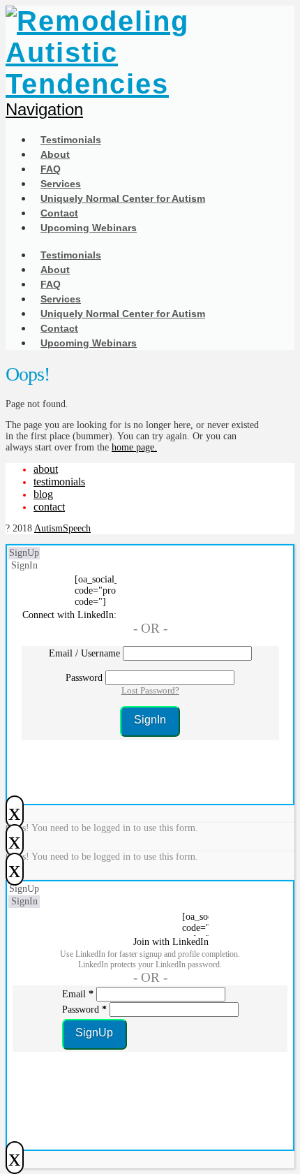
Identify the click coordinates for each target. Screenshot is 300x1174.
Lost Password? (150, 690)
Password (84, 678)
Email (77, 994)
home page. (134, 447)
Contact (49, 507)
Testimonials (59, 481)
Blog (43, 494)
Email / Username (84, 653)
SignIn (24, 565)
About (45, 469)
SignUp (24, 553)
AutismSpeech (62, 528)
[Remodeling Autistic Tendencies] (133, 83)
